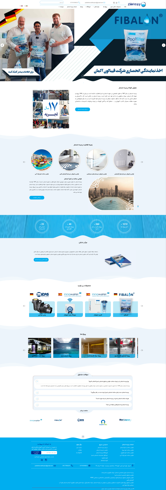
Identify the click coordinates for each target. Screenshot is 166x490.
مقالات (80, 450)
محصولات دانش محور (115, 7)
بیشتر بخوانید (37, 197)
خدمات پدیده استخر (72, 7)
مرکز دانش (96, 7)
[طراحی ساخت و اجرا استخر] (96, 160)
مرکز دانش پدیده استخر (41, 260)
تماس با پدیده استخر (102, 450)
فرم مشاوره (105, 458)
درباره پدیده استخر (83, 109)
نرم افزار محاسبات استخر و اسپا (99, 455)
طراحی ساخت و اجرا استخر (127, 447)
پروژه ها (105, 7)
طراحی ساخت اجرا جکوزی (127, 453)
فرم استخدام (104, 460)
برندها (81, 7)
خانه (125, 7)
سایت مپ (79, 447)
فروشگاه (88, 7)
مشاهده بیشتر (84, 410)
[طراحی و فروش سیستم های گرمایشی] (69, 160)
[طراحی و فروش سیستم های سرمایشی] (41, 160)
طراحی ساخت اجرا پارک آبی (127, 455)
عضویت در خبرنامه (36, 452)
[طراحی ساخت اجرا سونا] (124, 160)
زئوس (102, 488)
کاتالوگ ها (79, 453)
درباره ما (62, 7)
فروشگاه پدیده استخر (102, 453)
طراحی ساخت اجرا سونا (128, 450)
